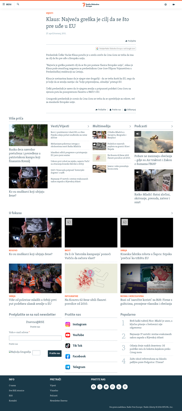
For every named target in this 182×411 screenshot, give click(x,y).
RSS (11, 396)
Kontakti (13, 401)
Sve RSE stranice (16, 391)
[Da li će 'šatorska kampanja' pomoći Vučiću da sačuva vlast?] (91, 232)
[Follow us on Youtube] (106, 386)
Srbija (123, 250)
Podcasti (140, 126)
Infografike (71, 296)
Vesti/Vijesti (60, 126)
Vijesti (49, 13)
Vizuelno (54, 391)
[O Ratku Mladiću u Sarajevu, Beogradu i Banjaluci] (99, 135)
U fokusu (15, 213)
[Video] (174, 4)
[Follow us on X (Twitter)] (99, 386)
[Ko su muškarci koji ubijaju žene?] (28, 177)
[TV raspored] (125, 386)
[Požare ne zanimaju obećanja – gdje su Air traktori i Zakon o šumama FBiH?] (153, 142)
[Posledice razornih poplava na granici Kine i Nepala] (99, 146)
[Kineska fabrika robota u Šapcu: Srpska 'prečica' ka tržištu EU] (146, 232)
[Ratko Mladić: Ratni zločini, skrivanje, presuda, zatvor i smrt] (153, 180)
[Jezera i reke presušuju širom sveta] (99, 169)
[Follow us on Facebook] (93, 386)
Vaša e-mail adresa (19, 332)
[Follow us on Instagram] (112, 386)
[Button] (130, 41)
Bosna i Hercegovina (132, 296)
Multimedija (102, 126)
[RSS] (118, 386)
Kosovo (13, 250)
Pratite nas (54, 353)
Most (68, 250)
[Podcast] (166, 4)
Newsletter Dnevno (58, 401)
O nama (12, 386)
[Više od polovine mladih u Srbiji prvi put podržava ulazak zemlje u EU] (35, 278)
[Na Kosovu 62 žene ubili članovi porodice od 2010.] (99, 158)
